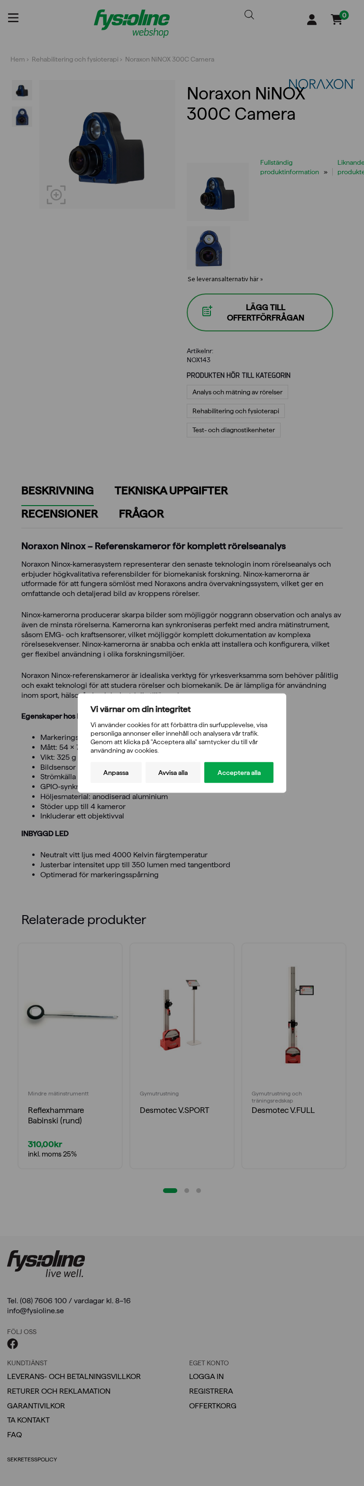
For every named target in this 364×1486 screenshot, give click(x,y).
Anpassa (115, 772)
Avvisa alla (173, 772)
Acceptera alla (239, 772)
